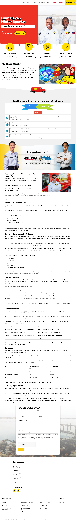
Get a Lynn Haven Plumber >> (45, 164)
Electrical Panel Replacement (27, 502)
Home (23, 2)
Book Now (69, 2)
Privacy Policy (29, 440)
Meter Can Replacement (45, 502)
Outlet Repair (24, 501)
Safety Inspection (6, 509)
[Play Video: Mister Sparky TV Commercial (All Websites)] (56, 73)
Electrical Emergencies (26, 506)
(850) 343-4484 (59, 2)
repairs (24, 74)
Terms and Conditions (22, 440)
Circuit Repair (5, 505)
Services (28, 2)
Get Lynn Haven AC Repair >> (30, 164)
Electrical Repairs (24, 503)
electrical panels (10, 68)
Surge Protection (43, 506)
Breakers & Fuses (6, 500)
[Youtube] (18, 490)
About (47, 2)
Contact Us (61, 502)
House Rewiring (43, 508)
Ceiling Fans (4, 502)
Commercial (4, 506)
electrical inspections (11, 74)
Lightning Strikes (43, 501)
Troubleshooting (24, 505)
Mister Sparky (5, 2)
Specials (43, 2)
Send (21, 450)
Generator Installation (25, 509)
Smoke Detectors (43, 505)
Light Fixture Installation (26, 511)
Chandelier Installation (7, 503)
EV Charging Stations (25, 508)
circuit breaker (15, 67)
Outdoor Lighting (43, 503)
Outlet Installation (6, 511)
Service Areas (36, 2)
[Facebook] (14, 490)
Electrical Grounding (6, 508)
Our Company (62, 500)
